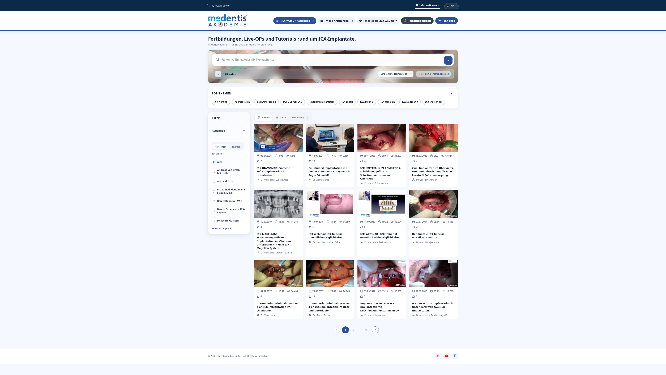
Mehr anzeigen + (221, 228)
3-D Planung (221, 101)
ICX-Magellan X (410, 101)
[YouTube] (446, 356)
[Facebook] (454, 356)
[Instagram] (438, 356)
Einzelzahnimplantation (321, 101)
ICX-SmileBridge (433, 101)
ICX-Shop (449, 20)
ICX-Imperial (366, 101)
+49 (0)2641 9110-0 (220, 5)
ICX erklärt (347, 101)
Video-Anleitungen (337, 20)
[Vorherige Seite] (336, 329)
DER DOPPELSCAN (292, 101)
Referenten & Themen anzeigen (433, 74)
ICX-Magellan (388, 101)
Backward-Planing (266, 101)
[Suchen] (448, 60)
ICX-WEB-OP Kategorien (295, 20)
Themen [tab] (236, 146)
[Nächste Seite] (375, 329)
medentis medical (420, 20)
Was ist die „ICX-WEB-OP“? (381, 20)
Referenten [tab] (220, 146)
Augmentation (242, 101)
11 (366, 329)
